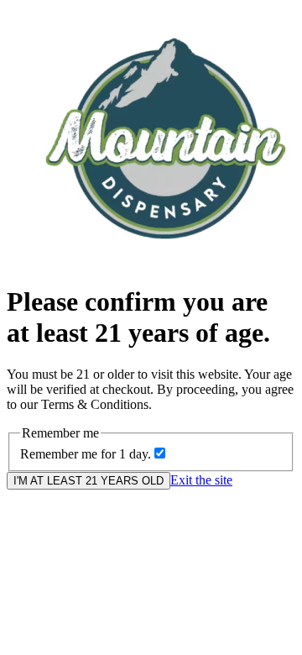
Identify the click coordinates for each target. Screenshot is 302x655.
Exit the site (201, 480)
